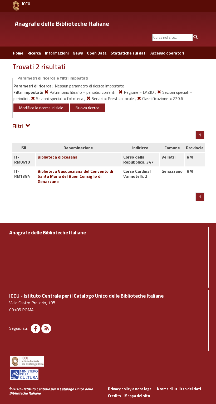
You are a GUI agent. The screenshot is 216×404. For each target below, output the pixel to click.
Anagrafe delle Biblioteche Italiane (62, 23)
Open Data (97, 53)
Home (18, 53)
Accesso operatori (167, 53)
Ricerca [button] (34, 53)
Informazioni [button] (57, 53)
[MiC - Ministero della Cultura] (108, 374)
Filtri (17, 125)
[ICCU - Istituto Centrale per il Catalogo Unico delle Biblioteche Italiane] (16, 6)
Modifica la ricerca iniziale (41, 108)
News (78, 53)
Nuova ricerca (87, 108)
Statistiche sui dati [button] (128, 53)
